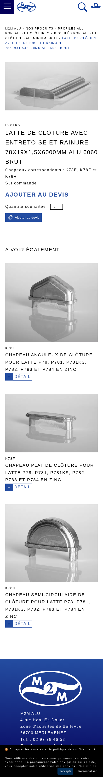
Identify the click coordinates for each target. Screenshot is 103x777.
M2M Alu (13, 28)
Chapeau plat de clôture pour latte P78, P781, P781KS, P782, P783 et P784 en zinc (49, 472)
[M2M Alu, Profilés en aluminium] (26, 7)
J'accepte (65, 771)
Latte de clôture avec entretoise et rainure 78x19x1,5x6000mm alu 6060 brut (51, 43)
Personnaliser (87, 771)
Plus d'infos (87, 766)
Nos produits (39, 28)
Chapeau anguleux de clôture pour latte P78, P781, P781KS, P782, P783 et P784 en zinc (49, 362)
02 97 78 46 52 (49, 739)
